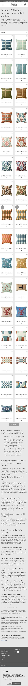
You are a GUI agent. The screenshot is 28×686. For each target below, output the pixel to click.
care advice (4, 640)
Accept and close (16, 683)
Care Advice (3, 650)
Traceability (3, 657)
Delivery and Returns (5, 651)
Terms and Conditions (5, 655)
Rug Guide (3, 659)
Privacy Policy (4, 653)
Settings (9, 683)
